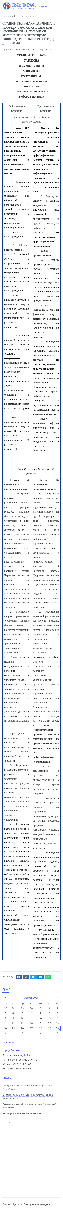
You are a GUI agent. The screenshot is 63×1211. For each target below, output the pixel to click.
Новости (20, 49)
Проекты (7, 49)
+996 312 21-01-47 (21, 1064)
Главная (6, 16)
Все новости (27, 16)
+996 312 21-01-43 (27, 1059)
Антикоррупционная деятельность (21, 1113)
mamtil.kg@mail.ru (25, 1068)
